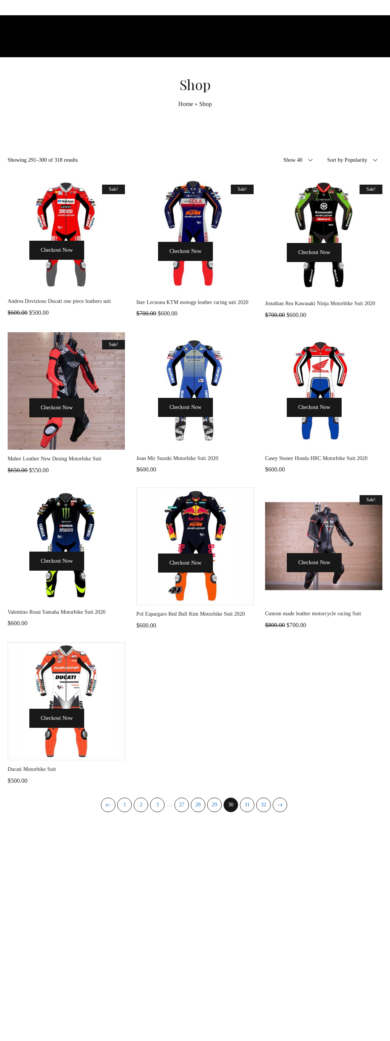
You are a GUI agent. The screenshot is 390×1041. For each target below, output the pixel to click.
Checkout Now (57, 250)
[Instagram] (195, 1019)
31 (247, 805)
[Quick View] (95, 264)
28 (198, 805)
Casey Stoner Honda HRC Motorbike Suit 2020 (316, 458)
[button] (18, 264)
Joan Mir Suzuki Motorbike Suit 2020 (177, 458)
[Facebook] (177, 1019)
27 (181, 805)
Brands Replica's (268, 867)
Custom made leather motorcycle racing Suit (313, 613)
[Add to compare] (66, 285)
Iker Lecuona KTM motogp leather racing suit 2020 (192, 302)
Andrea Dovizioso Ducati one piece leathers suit (59, 301)
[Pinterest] (212, 1019)
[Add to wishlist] (114, 264)
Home (185, 104)
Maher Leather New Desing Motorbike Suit (54, 459)
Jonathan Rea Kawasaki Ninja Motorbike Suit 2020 (320, 303)
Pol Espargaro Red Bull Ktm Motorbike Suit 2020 (190, 614)
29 (214, 805)
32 (263, 805)
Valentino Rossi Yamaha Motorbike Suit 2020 (56, 612)
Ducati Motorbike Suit (32, 769)
